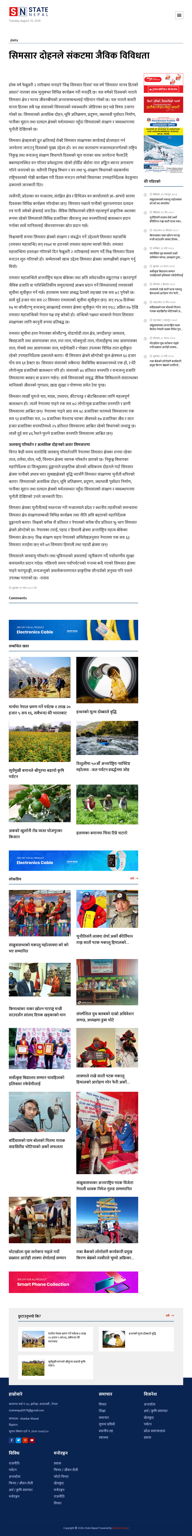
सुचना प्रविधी (107, 1422)
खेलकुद (149, 1416)
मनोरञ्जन (14, 1494)
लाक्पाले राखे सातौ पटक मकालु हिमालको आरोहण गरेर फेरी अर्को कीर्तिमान (101, 1080)
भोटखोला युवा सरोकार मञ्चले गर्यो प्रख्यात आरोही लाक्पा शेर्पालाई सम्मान (37, 1252)
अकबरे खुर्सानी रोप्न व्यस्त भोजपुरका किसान (35, 831)
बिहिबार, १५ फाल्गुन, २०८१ (165, 192)
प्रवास (147, 1435)
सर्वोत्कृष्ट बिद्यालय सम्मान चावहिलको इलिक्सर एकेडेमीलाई (36, 1078)
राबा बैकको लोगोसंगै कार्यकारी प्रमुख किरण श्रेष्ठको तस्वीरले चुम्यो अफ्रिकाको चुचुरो (106, 1255)
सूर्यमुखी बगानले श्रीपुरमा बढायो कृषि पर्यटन (36, 771)
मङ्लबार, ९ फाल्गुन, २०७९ (165, 318)
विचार (102, 1402)
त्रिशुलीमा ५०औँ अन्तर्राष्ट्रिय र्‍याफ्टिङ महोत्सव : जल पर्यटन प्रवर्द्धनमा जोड (103, 764)
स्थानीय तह (106, 1429)
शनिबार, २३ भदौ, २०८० (163, 246)
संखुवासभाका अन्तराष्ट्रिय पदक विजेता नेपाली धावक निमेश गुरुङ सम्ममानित (104, 1183)
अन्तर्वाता (149, 1402)
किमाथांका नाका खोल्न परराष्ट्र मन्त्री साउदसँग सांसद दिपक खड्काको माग (37, 1009)
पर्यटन (148, 1422)
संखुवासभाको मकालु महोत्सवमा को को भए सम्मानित (38, 945)
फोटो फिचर (61, 1474)
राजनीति (14, 1461)
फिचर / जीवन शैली (21, 1481)
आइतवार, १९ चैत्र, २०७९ (164, 300)
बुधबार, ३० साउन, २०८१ (164, 264)
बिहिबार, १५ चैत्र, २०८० (163, 210)
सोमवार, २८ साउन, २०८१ (164, 336)
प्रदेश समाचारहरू (154, 1429)
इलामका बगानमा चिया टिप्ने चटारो (101, 831)
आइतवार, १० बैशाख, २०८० (165, 228)
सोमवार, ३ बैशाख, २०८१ (164, 282)
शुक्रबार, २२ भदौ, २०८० (163, 354)
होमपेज (14, 38)
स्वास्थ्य (103, 1435)
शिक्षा (102, 1409)
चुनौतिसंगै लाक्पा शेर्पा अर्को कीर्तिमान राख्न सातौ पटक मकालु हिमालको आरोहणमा (104, 940)
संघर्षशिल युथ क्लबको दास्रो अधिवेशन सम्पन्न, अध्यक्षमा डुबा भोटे (105, 1015)
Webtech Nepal (120, 1526)
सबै (132, 876)
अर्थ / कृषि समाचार (156, 1409)
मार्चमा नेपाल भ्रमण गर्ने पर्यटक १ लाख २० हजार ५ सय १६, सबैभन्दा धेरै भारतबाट (40, 708)
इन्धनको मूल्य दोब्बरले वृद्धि (96, 709)
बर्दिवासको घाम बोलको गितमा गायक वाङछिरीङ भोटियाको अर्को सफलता (37, 1141)
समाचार (104, 1416)
